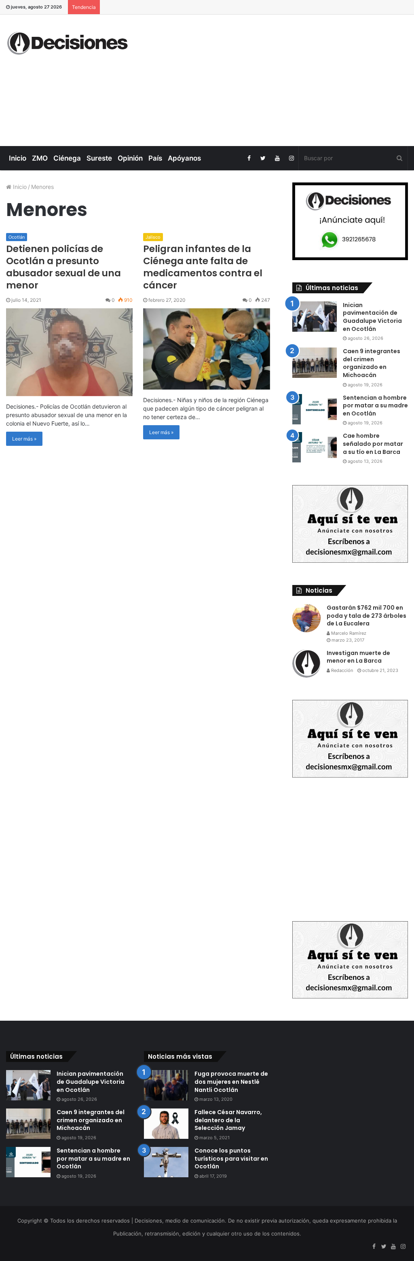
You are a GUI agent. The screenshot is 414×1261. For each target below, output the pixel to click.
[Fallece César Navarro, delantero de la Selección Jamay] (166, 1123)
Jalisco (153, 237)
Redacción (341, 670)
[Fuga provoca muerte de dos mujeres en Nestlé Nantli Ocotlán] (166, 1085)
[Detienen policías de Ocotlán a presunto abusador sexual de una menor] (69, 352)
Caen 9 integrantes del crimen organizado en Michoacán (371, 363)
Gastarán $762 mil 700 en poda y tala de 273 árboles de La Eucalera (366, 615)
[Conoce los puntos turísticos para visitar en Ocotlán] (166, 1162)
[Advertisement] (279, 79)
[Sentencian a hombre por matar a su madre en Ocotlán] (314, 409)
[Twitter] (263, 158)
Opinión (130, 158)
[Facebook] (249, 158)
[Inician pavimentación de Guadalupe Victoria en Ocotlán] (314, 316)
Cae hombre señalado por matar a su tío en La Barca (373, 444)
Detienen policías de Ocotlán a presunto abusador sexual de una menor (63, 267)
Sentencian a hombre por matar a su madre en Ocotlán (375, 406)
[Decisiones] (69, 43)
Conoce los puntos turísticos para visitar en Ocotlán (231, 1158)
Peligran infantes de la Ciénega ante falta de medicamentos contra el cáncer (202, 267)
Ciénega (67, 158)
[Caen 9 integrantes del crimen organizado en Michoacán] (314, 363)
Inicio (17, 158)
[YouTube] (277, 158)
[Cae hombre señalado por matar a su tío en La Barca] (314, 447)
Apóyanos (184, 158)
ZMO (40, 158)
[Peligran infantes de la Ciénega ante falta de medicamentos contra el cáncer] (206, 349)
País (155, 158)
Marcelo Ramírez (348, 633)
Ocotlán (16, 237)
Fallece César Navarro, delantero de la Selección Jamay (228, 1120)
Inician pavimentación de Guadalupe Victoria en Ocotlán (372, 317)
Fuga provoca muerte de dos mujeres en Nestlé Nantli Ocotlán (231, 1082)
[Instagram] (291, 158)
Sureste (99, 158)
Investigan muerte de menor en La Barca (358, 657)
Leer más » (24, 439)
